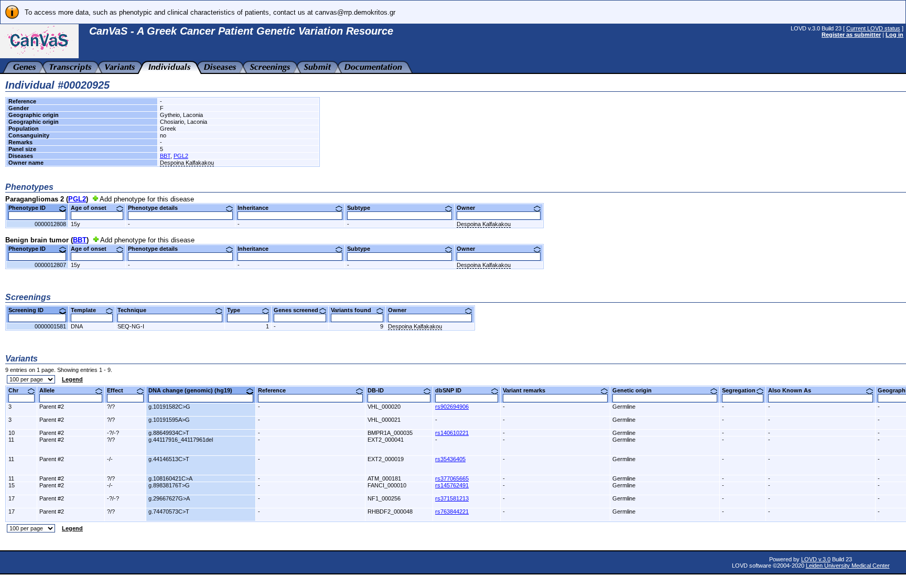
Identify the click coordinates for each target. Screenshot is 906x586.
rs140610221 (452, 433)
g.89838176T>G (169, 485)
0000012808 (50, 224)
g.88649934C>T (168, 433)
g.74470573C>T (168, 511)
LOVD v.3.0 (815, 559)
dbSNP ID (452, 390)
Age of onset (92, 208)
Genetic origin (636, 390)
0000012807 (50, 265)
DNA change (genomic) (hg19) (194, 390)
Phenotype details (157, 208)
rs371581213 (452, 498)
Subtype (362, 208)
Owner (470, 208)
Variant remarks (528, 390)
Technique (135, 310)
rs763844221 (452, 511)
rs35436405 (450, 459)
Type (237, 310)
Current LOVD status (873, 28)
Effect (119, 390)
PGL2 (181, 156)
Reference (276, 390)
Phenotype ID (30, 208)
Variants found (355, 310)
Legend (72, 379)
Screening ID (29, 310)
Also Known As (793, 390)
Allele (50, 390)
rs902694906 (452, 406)
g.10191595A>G (169, 420)
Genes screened (300, 310)
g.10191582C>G (169, 406)
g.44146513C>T (168, 459)
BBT (165, 156)
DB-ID (380, 390)
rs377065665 (452, 478)
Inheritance (257, 208)
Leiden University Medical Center (848, 565)
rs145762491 (452, 485)
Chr (17, 390)
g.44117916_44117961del (180, 439)
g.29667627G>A (169, 498)
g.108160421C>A (170, 478)
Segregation (742, 390)
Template (87, 310)
